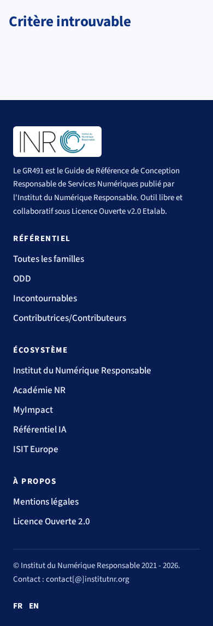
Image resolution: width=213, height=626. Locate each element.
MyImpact (33, 410)
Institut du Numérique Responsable (82, 370)
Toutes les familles (48, 259)
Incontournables (45, 298)
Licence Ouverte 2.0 (51, 521)
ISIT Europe (35, 449)
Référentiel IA (39, 429)
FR (17, 606)
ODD (22, 278)
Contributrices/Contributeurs (69, 318)
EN (34, 606)
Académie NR (39, 390)
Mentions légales (46, 501)
